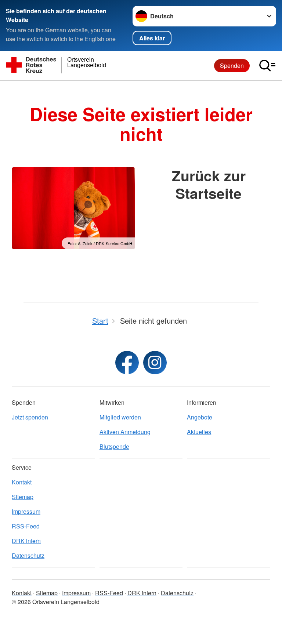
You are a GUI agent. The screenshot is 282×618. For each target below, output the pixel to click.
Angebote (199, 417)
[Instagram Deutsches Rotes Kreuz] (155, 362)
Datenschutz (28, 555)
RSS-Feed (26, 526)
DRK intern (26, 541)
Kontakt (22, 482)
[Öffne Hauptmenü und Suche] (267, 65)
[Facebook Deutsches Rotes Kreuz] (127, 362)
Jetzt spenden (30, 417)
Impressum (26, 511)
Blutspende (114, 446)
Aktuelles (199, 432)
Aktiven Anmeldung (125, 432)
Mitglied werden (120, 417)
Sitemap (22, 496)
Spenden (232, 65)
